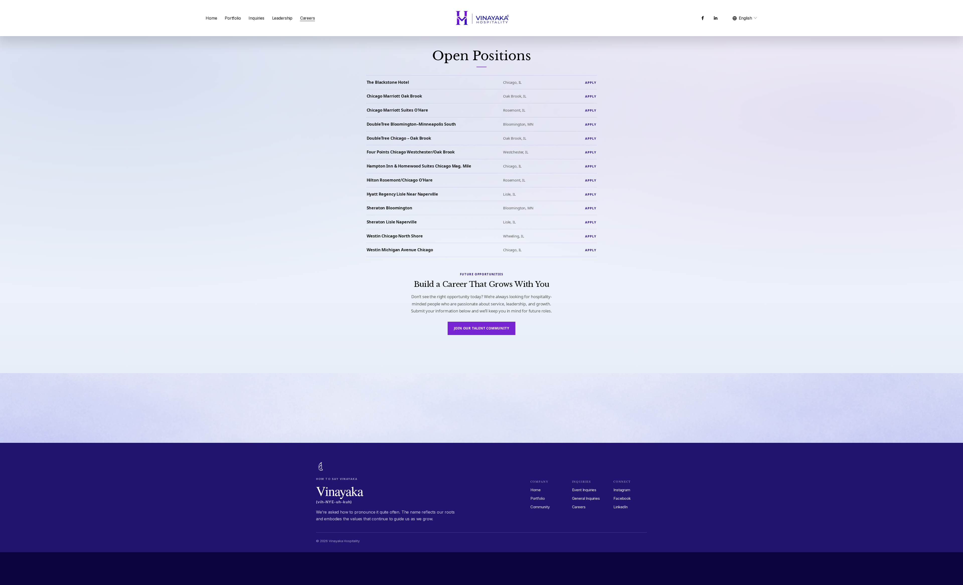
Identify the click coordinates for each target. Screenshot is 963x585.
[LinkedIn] (715, 18)
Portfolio (233, 18)
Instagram (621, 489)
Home (211, 18)
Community (540, 507)
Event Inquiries (584, 489)
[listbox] (745, 18)
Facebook (622, 498)
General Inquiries (586, 498)
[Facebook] (702, 18)
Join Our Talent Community (481, 328)
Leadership (282, 18)
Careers (307, 18)
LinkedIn (620, 507)
